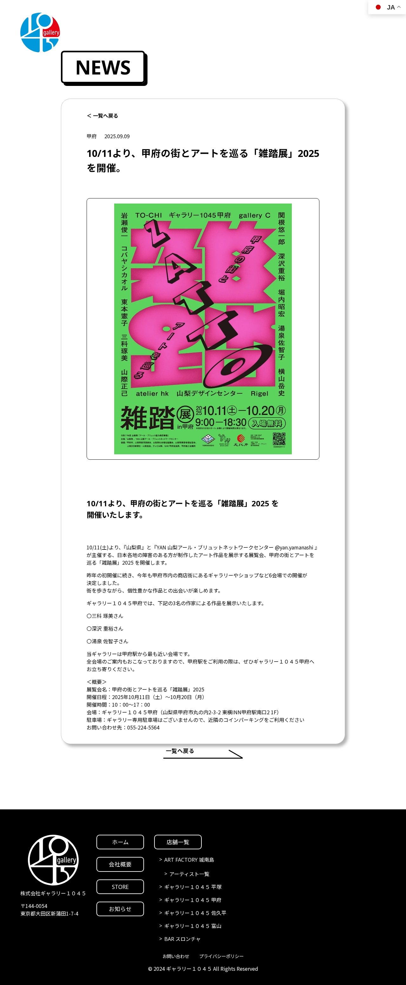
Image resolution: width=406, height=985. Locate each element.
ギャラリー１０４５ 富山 (192, 926)
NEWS (392, 519)
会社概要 (120, 864)
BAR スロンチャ (182, 939)
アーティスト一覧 (189, 874)
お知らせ (120, 909)
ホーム (120, 842)
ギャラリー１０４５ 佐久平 (195, 913)
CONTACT (392, 543)
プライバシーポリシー (221, 956)
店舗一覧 (178, 842)
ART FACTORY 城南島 (189, 859)
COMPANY (392, 448)
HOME (392, 424)
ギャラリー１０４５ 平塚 (192, 887)
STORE (392, 495)
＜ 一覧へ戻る (102, 115)
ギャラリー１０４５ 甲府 (192, 900)
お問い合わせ (175, 956)
